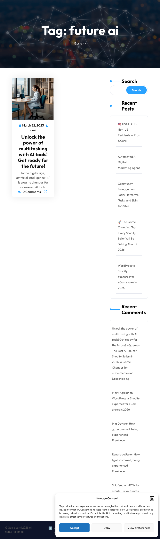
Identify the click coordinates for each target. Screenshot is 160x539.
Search (129, 81)
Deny (106, 528)
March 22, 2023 (33, 125)
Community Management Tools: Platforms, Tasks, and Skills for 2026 (128, 195)
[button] (152, 498)
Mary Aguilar (120, 393)
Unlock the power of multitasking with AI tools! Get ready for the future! (33, 151)
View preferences (139, 528)
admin (33, 130)
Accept (74, 528)
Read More (31, 99)
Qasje (78, 43)
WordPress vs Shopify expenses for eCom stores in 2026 (127, 277)
